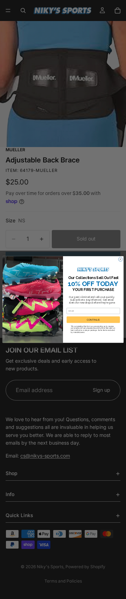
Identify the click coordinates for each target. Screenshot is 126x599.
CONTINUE (93, 319)
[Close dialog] (120, 259)
